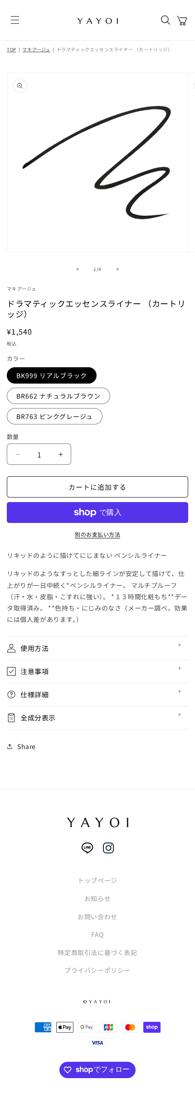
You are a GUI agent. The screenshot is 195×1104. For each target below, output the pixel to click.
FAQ (97, 934)
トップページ (97, 880)
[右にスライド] (117, 269)
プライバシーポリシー (97, 970)
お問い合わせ (97, 916)
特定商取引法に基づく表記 (97, 952)
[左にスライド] (78, 269)
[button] (15, 20)
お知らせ (97, 898)
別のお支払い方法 (97, 534)
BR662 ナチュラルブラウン (58, 395)
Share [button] (26, 746)
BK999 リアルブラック (51, 375)
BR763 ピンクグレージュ (54, 416)
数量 (13, 436)
